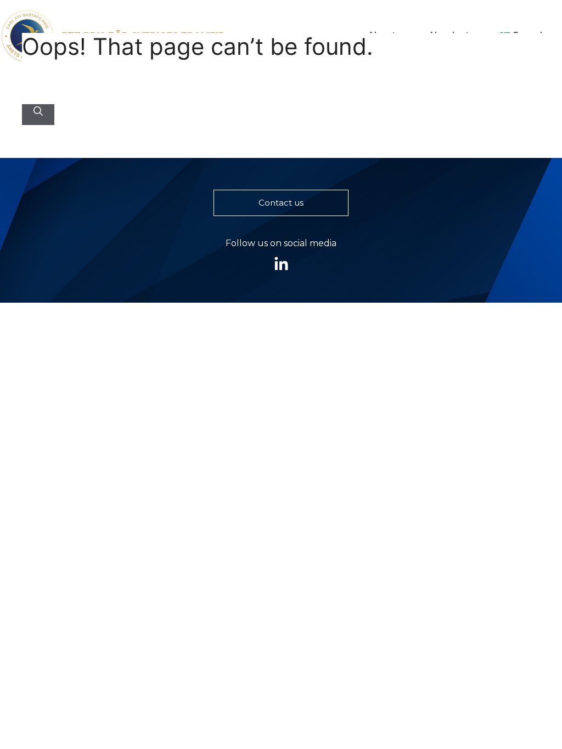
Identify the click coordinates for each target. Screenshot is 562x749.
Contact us (281, 202)
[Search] (38, 112)
